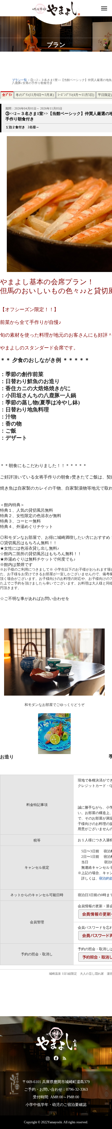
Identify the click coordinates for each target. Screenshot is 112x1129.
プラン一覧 (19, 80)
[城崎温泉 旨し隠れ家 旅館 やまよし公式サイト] (56, 8)
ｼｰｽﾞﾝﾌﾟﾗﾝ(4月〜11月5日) (76, 95)
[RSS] (64, 1058)
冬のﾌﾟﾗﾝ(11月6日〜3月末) (35, 95)
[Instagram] (47, 1058)
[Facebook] (56, 1058)
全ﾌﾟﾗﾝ (7, 95)
